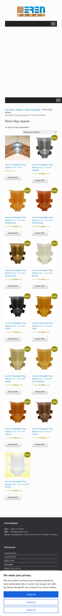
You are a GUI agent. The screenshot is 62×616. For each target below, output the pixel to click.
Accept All (31, 594)
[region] (31, 593)
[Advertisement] (31, 65)
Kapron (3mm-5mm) (12, 568)
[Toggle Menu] (53, 23)
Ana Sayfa (9, 109)
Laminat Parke (10, 553)
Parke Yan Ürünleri (32, 109)
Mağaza (19, 109)
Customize (31, 602)
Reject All (31, 609)
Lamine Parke (10, 556)
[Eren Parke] (31, 11)
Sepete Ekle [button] (13, 177)
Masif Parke (9, 560)
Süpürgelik (8, 564)
